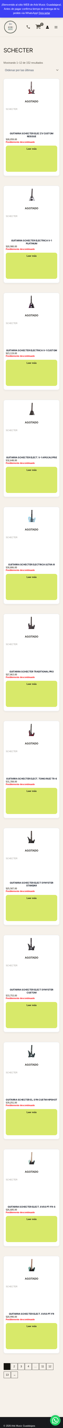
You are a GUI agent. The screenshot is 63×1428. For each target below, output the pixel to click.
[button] (55, 1420)
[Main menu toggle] (55, 27)
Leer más (32, 149)
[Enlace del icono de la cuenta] (47, 27)
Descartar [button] (44, 13)
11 (42, 1366)
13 (7, 1374)
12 (49, 1366)
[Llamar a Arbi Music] (28, 27)
